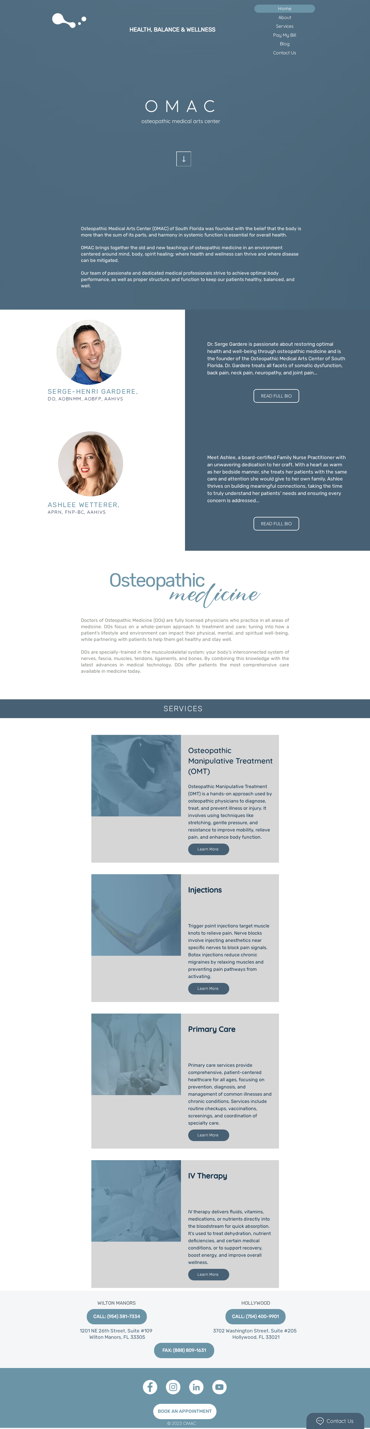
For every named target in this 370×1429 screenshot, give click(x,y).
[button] (184, 1350)
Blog (285, 44)
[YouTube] (219, 1387)
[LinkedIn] (196, 1387)
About (284, 17)
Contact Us (284, 53)
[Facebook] (150, 1387)
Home (284, 8)
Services (285, 26)
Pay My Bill (284, 35)
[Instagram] (173, 1387)
